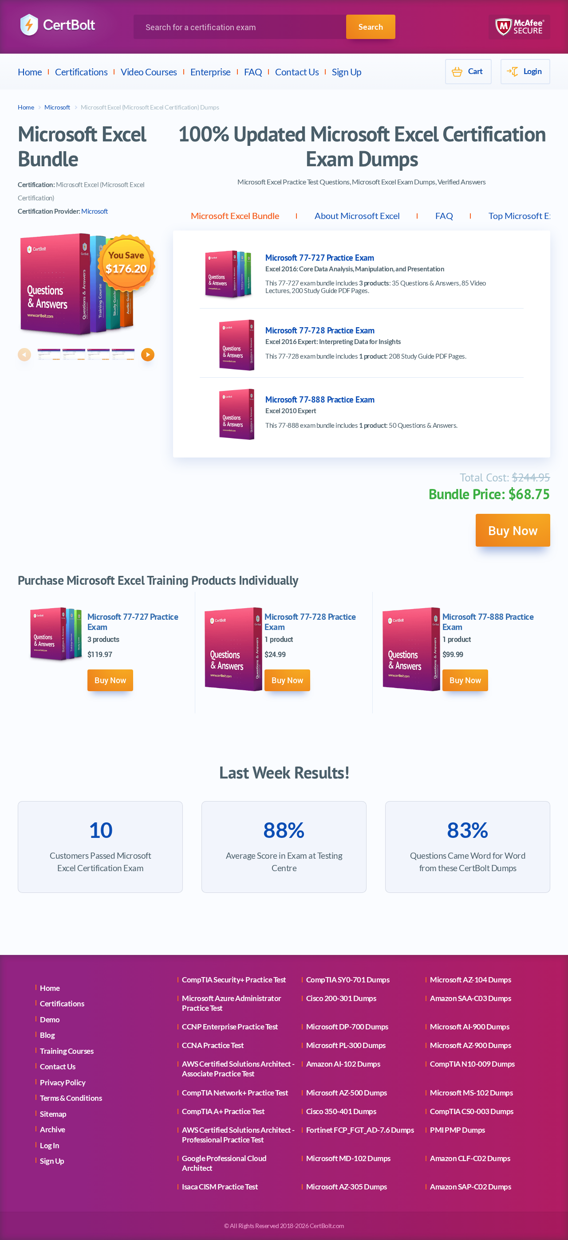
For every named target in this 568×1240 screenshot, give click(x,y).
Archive (52, 1129)
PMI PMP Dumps (457, 1129)
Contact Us (297, 71)
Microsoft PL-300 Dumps (346, 1045)
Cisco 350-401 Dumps (341, 1111)
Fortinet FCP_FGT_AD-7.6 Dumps (360, 1129)
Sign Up (347, 71)
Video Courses (149, 71)
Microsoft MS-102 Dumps (471, 1092)
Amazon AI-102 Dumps (343, 1063)
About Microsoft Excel (357, 215)
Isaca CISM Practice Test (220, 1186)
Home (30, 71)
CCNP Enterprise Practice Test (230, 1026)
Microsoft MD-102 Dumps (348, 1158)
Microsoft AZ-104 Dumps (470, 979)
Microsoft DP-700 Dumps (347, 1026)
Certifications (81, 71)
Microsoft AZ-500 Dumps (346, 1092)
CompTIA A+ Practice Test (223, 1111)
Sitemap (53, 1114)
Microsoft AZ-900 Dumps (470, 1045)
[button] (24, 354)
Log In (49, 1145)
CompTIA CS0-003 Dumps (471, 1111)
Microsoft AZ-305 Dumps (346, 1186)
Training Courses (66, 1051)
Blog (47, 1035)
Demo (49, 1019)
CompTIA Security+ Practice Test (234, 979)
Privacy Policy (62, 1082)
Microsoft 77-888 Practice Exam (319, 399)
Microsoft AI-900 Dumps (469, 1026)
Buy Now (513, 530)
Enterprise (210, 71)
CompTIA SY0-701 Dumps (348, 979)
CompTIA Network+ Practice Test (235, 1092)
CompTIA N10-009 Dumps (472, 1063)
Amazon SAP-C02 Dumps (470, 1186)
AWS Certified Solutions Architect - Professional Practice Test (238, 1134)
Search (371, 26)
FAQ (253, 71)
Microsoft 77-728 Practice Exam (319, 330)
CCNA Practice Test (213, 1045)
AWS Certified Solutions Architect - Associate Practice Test (238, 1068)
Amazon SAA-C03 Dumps (470, 998)
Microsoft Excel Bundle (235, 215)
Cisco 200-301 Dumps (341, 998)
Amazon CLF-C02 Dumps (470, 1158)
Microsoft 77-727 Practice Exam (319, 257)
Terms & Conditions (71, 1098)
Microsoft (57, 107)
